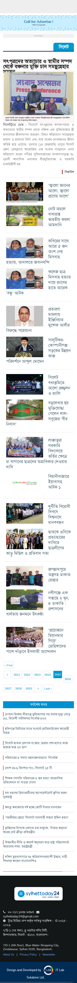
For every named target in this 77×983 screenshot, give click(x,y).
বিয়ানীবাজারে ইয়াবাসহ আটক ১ (58, 482)
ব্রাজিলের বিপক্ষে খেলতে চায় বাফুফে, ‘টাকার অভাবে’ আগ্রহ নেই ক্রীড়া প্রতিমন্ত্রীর (35, 830)
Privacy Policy (29, 954)
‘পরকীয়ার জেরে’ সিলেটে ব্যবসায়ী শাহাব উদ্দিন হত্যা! (36, 817)
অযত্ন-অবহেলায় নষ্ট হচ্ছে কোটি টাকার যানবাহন (33, 807)
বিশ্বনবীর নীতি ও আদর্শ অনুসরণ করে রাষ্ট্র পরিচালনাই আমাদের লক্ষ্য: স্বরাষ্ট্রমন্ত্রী (36, 844)
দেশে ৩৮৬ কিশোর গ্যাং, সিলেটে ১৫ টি (28, 768)
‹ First (9, 665)
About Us (9, 954)
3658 (18, 688)
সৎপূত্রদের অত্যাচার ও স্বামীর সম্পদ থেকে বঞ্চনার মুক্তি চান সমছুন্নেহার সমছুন (37, 66)
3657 (8, 688)
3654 (47, 674)
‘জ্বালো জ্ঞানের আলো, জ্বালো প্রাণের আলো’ (59, 191)
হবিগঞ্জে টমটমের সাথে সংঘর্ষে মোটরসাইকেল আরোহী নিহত (36, 731)
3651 (17, 674)
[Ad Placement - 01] (38, 23)
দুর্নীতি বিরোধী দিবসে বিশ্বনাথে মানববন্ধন (59, 514)
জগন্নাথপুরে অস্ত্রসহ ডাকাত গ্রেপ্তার (59, 574)
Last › (48, 688)
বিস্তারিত (69, 172)
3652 (27, 674)
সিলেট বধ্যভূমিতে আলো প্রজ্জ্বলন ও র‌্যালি (59, 385)
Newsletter (49, 954)
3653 (37, 674)
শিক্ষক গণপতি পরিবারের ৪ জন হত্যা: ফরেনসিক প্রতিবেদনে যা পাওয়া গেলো (33, 780)
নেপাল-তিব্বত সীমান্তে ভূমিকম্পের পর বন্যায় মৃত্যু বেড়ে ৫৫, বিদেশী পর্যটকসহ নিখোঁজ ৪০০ (36, 716)
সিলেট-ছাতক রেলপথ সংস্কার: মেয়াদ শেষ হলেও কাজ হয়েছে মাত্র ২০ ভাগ (35, 745)
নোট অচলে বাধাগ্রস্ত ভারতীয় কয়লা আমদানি (59, 217)
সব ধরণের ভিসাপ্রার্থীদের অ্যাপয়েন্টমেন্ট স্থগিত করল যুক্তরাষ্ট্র (35, 795)
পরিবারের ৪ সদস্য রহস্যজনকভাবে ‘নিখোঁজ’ (31, 757)
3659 (28, 688)
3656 (67, 679)
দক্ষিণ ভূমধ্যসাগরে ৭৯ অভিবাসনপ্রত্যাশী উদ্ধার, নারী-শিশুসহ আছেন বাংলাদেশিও (35, 859)
